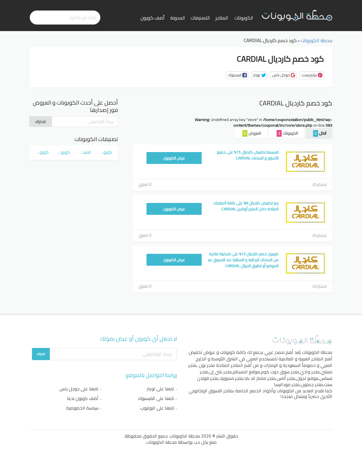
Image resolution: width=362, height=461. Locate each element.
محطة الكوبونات (317, 352)
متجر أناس (286, 378)
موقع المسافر (246, 371)
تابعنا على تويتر (160, 388)
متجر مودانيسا (287, 384)
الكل (320, 133)
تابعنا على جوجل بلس (78, 388)
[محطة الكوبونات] (297, 15)
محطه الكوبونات (161, 442)
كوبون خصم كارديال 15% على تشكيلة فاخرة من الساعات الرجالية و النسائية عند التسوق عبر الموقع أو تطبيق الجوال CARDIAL (243, 259)
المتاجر (222, 17)
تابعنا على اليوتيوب (157, 408)
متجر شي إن (220, 371)
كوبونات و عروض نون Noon (42, 152)
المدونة (177, 17)
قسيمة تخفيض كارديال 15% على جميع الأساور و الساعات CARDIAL (248, 155)
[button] (237, 75)
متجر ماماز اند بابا (259, 378)
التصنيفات (200, 17)
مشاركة (320, 184)
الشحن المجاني (84, 152)
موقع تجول (307, 378)
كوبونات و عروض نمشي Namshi (63, 152)
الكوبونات (243, 17)
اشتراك (40, 121)
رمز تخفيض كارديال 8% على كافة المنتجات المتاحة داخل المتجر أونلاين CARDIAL (246, 206)
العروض (252, 133)
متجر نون (207, 365)
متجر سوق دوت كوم (280, 371)
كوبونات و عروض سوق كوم (105, 152)
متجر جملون (312, 384)
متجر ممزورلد (231, 378)
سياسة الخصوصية (82, 408)
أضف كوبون (153, 17)
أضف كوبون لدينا (82, 398)
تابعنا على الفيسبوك (156, 398)
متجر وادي (310, 371)
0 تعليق (144, 184)
